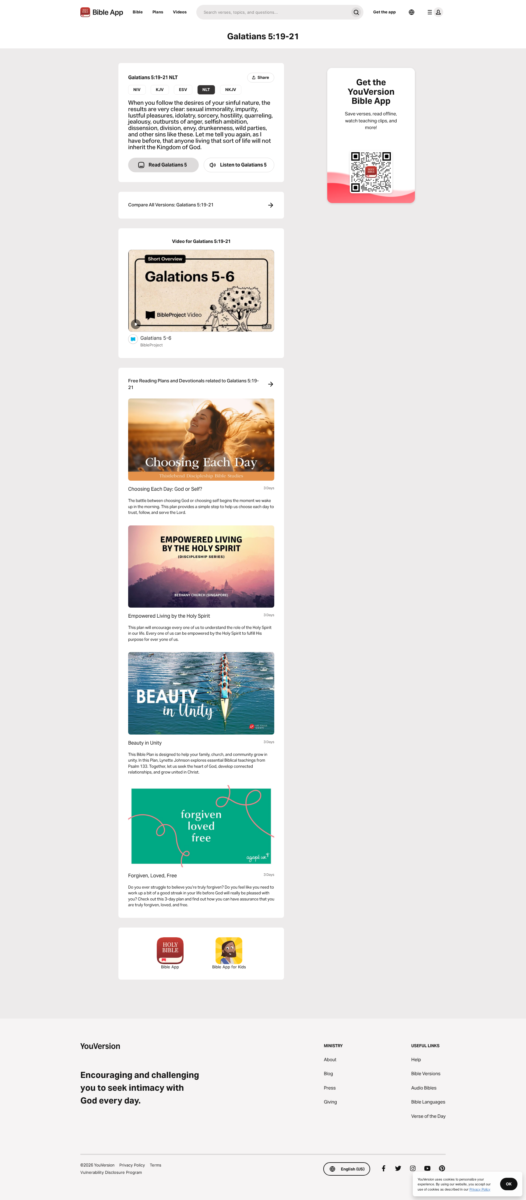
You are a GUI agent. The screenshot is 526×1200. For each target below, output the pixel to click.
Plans (158, 11)
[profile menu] (434, 12)
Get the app (384, 11)
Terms (155, 1165)
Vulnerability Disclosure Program (111, 1172)
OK (509, 1183)
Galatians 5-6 (162, 338)
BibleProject (151, 344)
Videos (180, 11)
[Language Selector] (411, 12)
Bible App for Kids (229, 966)
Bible (138, 11)
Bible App (170, 966)
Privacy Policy (132, 1165)
